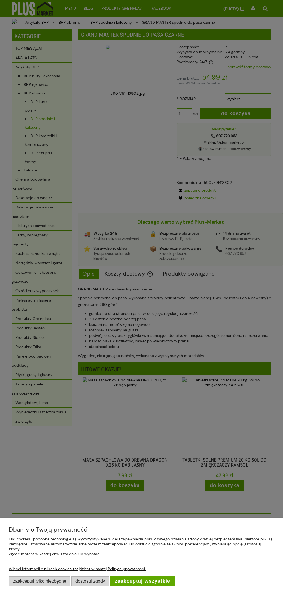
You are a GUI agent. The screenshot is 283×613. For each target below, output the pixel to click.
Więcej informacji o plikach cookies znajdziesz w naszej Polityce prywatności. (77, 568)
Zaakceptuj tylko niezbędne (39, 580)
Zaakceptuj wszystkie (142, 581)
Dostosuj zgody (90, 580)
